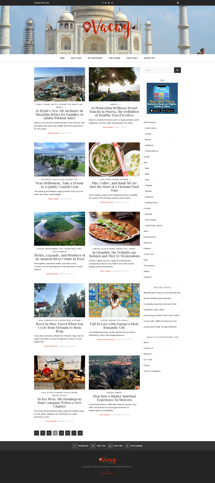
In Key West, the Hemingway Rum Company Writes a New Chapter (60, 402)
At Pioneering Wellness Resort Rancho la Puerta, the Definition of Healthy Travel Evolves (114, 111)
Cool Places (76, 58)
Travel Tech (149, 254)
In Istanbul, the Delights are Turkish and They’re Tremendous (114, 254)
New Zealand (150, 219)
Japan (147, 174)
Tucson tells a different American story (160, 321)
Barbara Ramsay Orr (106, 339)
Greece (118, 392)
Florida (59, 392)
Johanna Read (53, 133)
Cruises (41, 249)
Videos (146, 271)
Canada (148, 133)
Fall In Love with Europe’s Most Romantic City (114, 326)
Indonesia (149, 197)
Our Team (148, 359)
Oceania (147, 208)
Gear (146, 260)
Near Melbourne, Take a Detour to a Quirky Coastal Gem (60, 185)
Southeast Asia (151, 202)
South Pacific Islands (153, 225)
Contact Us (148, 348)
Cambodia (49, 320)
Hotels (54, 104)
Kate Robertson (107, 202)
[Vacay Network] (107, 29)
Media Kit (148, 354)
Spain (125, 320)
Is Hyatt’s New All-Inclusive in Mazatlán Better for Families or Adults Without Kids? (60, 114)
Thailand (148, 185)
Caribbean (149, 145)
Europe (96, 249)
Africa (146, 231)
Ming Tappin (53, 198)
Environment (52, 249)
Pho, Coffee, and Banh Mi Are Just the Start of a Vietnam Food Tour (114, 186)
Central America (151, 151)
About (146, 342)
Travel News (149, 265)
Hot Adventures (95, 58)
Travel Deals (132, 58)
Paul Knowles (51, 421)
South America (59, 251)
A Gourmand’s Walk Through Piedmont (160, 326)
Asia (102, 179)
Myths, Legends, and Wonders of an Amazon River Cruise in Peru (59, 257)
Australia (46, 179)
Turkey (132, 249)
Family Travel (43, 104)
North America (150, 122)
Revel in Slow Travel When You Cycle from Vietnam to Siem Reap (59, 327)
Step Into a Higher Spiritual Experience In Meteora (114, 398)
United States (59, 395)
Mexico (59, 107)
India (147, 168)
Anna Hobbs (108, 127)
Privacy (147, 365)
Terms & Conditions (152, 371)
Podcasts (148, 277)
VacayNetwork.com (41, 3)
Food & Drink (114, 58)
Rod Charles (105, 414)
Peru (79, 249)
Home (62, 58)
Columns (147, 248)
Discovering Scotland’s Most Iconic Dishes (161, 315)
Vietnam (124, 179)
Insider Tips (149, 58)
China (147, 179)
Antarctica (148, 242)
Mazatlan (77, 104)
